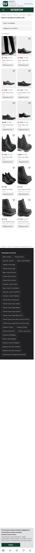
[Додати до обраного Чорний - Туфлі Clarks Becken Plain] (14, 103)
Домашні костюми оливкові (11, 346)
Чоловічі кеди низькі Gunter (11, 303)
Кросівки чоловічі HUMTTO (11, 292)
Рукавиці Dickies (22, 327)
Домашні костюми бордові (11, 342)
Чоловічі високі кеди (9, 268)
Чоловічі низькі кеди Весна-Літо (12, 315)
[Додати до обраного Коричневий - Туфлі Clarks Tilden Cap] (14, 39)
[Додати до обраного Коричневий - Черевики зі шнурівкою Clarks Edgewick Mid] (14, 200)
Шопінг (10, 14)
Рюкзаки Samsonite (9, 331)
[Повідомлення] (30, 10)
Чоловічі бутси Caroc (9, 276)
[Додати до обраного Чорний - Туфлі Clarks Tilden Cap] (29, 103)
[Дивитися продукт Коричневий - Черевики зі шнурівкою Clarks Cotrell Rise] (24, 207)
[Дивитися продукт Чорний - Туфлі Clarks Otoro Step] (8, 175)
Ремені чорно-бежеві (9, 338)
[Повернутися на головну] (17, 10)
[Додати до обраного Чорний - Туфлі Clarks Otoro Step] (14, 168)
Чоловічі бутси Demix (9, 280)
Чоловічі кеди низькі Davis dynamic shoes (16, 319)
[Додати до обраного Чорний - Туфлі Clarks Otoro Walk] (14, 135)
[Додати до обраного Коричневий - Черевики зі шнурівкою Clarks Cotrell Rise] (29, 200)
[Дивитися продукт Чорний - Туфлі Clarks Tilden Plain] (24, 46)
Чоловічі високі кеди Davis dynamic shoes (16, 323)
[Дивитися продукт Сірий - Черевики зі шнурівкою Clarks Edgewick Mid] (24, 175)
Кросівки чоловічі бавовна (11, 295)
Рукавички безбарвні (9, 335)
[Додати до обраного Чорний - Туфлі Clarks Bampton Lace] (29, 71)
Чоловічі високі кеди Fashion (12, 311)
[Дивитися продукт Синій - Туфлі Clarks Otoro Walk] (24, 143)
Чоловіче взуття (25, 246)
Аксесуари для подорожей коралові (14, 354)
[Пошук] (3, 10)
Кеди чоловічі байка (23, 260)
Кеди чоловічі (7, 256)
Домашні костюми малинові (11, 350)
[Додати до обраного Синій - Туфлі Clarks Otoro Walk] (29, 135)
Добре (10, 545)
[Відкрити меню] (10, 550)
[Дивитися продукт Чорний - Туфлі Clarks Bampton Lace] (24, 78)
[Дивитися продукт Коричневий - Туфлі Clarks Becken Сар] (8, 78)
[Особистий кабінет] (30, 550)
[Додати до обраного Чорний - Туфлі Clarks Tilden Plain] (29, 39)
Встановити (28, 3)
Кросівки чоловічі (8, 260)
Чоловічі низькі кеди (9, 264)
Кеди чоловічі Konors (9, 272)
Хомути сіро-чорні (24, 331)
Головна (3, 14)
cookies (24, 530)
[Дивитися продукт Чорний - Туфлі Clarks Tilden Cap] (24, 110)
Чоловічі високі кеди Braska (11, 307)
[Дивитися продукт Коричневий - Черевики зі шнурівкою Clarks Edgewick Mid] (8, 207)
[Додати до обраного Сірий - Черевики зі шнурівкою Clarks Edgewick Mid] (29, 168)
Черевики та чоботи (10, 28)
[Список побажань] (23, 550)
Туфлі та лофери (9, 23)
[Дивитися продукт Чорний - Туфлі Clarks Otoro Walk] (8, 143)
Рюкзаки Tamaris (8, 327)
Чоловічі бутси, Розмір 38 (11, 299)
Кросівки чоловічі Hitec (10, 284)
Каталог (16, 14)
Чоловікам (23, 14)
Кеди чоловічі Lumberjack (11, 288)
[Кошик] (17, 550)
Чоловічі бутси (19, 256)
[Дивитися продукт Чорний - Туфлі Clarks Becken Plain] (8, 110)
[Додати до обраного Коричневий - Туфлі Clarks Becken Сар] (14, 71)
